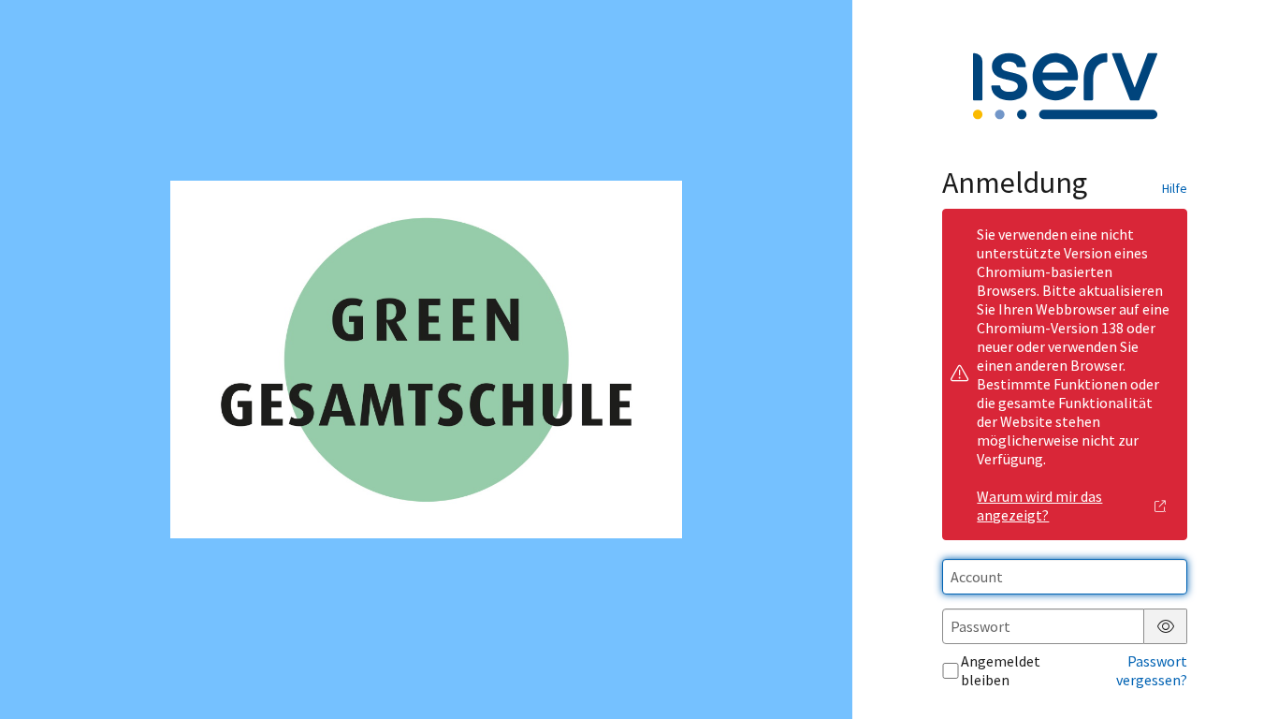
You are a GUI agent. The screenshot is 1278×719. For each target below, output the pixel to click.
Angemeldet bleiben (1000, 670)
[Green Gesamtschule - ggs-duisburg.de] (425, 359)
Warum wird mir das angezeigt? (1039, 505)
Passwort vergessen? (1151, 670)
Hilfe (1174, 188)
